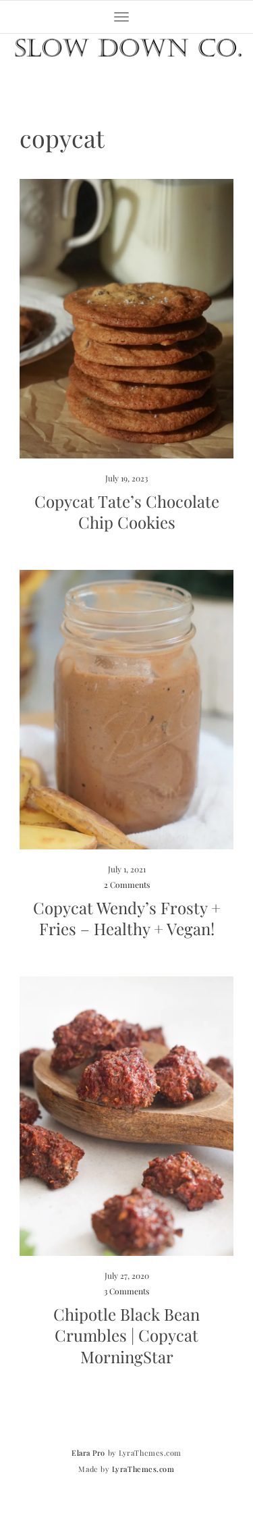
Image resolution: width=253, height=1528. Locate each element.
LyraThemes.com (143, 1469)
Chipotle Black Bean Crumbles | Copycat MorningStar (126, 1335)
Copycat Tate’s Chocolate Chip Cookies (126, 511)
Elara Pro (88, 1453)
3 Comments (126, 1291)
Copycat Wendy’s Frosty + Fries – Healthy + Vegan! (127, 918)
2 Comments (127, 884)
